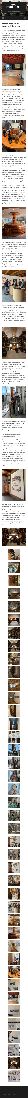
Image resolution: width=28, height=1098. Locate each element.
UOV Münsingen (14, 6)
